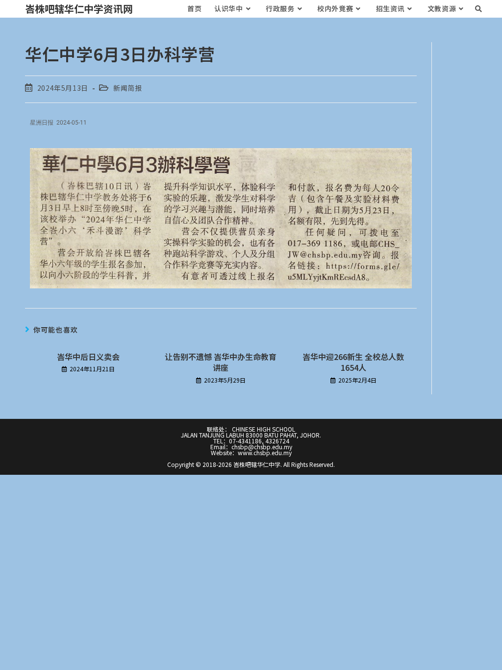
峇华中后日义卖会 (88, 356)
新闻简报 (127, 88)
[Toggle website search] (478, 8)
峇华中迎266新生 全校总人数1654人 (353, 362)
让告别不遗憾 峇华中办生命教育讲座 (220, 362)
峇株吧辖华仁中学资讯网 (79, 8)
